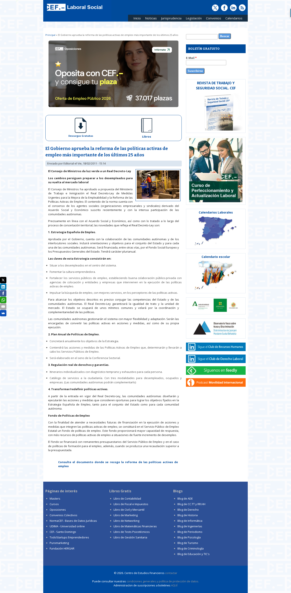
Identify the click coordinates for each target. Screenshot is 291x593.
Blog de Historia (187, 515)
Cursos (54, 504)
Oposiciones (58, 510)
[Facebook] (3, 293)
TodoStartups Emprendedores (69, 537)
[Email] (3, 306)
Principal (50, 34)
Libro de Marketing (126, 515)
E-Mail (191, 58)
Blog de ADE (185, 498)
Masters (55, 498)
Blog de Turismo (187, 543)
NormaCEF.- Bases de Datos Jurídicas (73, 521)
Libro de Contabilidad (127, 498)
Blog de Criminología (190, 548)
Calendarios (232, 19)
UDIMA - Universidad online (67, 526)
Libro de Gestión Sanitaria (130, 537)
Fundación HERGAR (62, 548)
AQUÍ (174, 585)
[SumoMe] (3, 313)
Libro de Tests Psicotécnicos (132, 532)
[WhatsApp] (3, 300)
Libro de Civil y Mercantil (129, 510)
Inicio (137, 18)
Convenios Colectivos (63, 515)
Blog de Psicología (189, 537)
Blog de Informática (189, 521)
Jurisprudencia (170, 19)
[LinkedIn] (3, 286)
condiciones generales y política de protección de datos (162, 581)
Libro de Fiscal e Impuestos (131, 504)
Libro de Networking (126, 521)
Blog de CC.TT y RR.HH (191, 504)
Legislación (193, 19)
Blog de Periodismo (189, 532)
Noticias (151, 18)
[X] (3, 280)
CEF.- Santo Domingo (63, 532)
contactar (171, 573)
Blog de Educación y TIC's (193, 554)
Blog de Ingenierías (189, 526)
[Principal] (74, 11)
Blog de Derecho (188, 510)
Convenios (212, 19)
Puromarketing (59, 543)
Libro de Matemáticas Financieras (135, 526)
